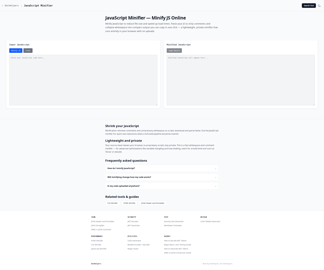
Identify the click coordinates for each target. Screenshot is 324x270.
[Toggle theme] (319, 5)
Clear (28, 51)
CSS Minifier (112, 203)
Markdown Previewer (173, 225)
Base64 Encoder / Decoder (139, 244)
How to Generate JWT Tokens (176, 249)
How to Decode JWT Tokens (175, 240)
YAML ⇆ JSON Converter (101, 229)
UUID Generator (134, 240)
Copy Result (174, 51)
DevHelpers (96, 264)
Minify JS (15, 51)
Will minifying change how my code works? (162, 177)
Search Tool (309, 5)
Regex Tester (133, 249)
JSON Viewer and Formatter (152, 203)
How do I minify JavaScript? (162, 168)
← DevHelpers (10, 5)
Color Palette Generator (210, 221)
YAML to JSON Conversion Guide (177, 253)
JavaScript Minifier (99, 249)
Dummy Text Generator (174, 221)
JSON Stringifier (97, 225)
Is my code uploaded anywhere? (162, 186)
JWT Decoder (133, 221)
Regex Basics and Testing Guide (177, 244)
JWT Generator (134, 225)
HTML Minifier (129, 203)
